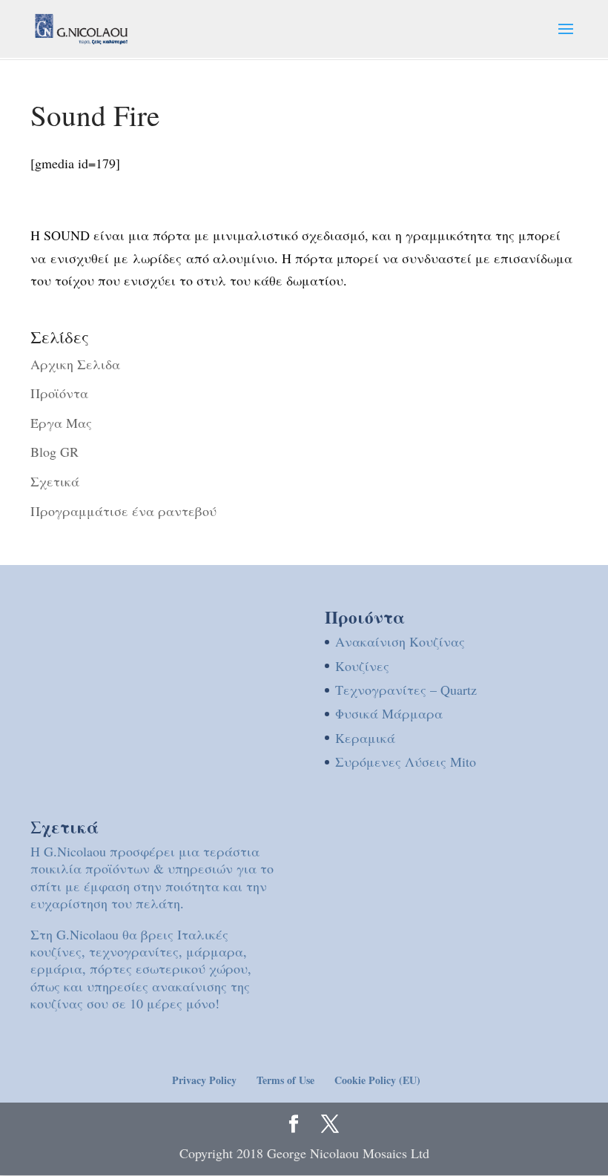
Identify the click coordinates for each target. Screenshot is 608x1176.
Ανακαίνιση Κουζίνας (400, 641)
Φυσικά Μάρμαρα (389, 713)
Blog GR (54, 451)
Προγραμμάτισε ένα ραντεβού (123, 511)
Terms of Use (285, 1080)
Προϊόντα (59, 393)
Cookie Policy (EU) (377, 1080)
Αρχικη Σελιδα (75, 364)
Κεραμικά (365, 738)
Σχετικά (54, 481)
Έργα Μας (61, 423)
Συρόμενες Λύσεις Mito (405, 761)
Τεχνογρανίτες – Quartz (406, 689)
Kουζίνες (362, 666)
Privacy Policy (204, 1080)
